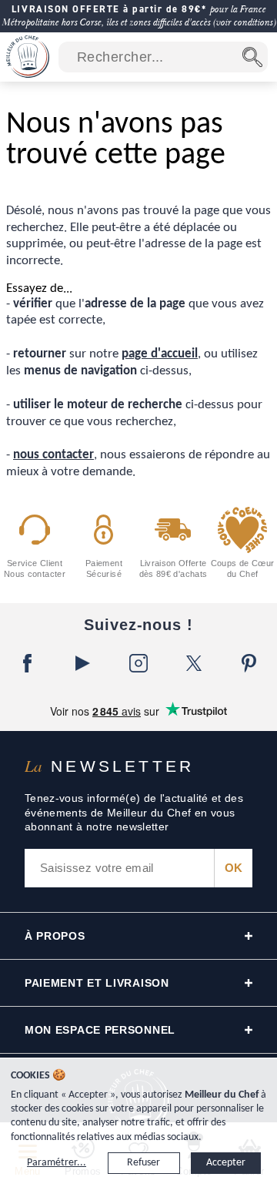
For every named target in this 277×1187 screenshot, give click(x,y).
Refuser (143, 1163)
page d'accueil (160, 353)
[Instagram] (138, 663)
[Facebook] (27, 663)
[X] (194, 663)
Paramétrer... (56, 1163)
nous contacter (53, 454)
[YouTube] (83, 663)
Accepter (225, 1163)
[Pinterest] (249, 663)
